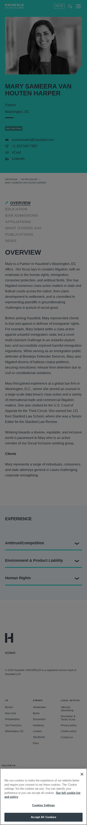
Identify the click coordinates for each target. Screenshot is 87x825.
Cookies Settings (43, 805)
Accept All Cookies (43, 817)
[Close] (82, 774)
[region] (43, 796)
